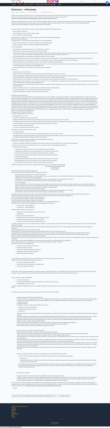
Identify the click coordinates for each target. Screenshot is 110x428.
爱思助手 (12, 427)
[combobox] (89, 1)
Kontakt (13, 410)
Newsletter (13, 409)
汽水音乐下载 (7, 427)
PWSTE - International (28, 4)
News (12, 415)
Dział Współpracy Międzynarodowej (19, 406)
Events (19, 4)
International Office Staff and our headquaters (45, 4)
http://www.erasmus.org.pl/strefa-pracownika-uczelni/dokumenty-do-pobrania (44, 385)
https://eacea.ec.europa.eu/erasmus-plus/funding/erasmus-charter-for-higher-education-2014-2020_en (34, 18)
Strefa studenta (14, 413)
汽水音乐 (2, 427)
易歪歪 (15, 427)
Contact (59, 4)
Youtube (13, 417)
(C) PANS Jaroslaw (55, 422)
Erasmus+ (13, 4)
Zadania (13, 407)
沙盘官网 (19, 427)
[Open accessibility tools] (107, 2)
